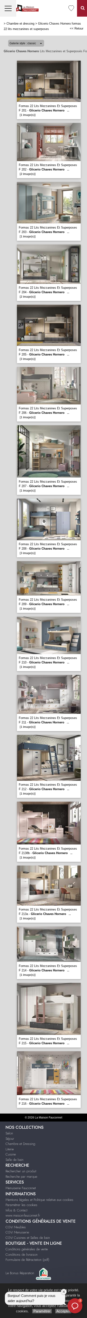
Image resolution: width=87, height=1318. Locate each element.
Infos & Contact (16, 1210)
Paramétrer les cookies (21, 1204)
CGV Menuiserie (17, 1232)
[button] (75, 1305)
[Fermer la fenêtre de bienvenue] (64, 1292)
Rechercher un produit (21, 1171)
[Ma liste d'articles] (71, 8)
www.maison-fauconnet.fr (23, 1215)
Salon (9, 1133)
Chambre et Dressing (20, 1143)
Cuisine (11, 1154)
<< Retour (76, 28)
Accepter (63, 1311)
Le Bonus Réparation (20, 1273)
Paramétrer (42, 1311)
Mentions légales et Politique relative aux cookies (39, 1199)
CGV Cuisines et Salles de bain (28, 1237)
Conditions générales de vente (27, 1249)
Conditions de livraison (22, 1254)
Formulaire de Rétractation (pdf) (27, 1259)
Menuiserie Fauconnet (21, 1188)
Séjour (10, 1138)
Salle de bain (14, 1159)
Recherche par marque (21, 1176)
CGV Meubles (16, 1227)
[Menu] (8, 8)
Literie (10, 1149)
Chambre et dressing (20, 23)
